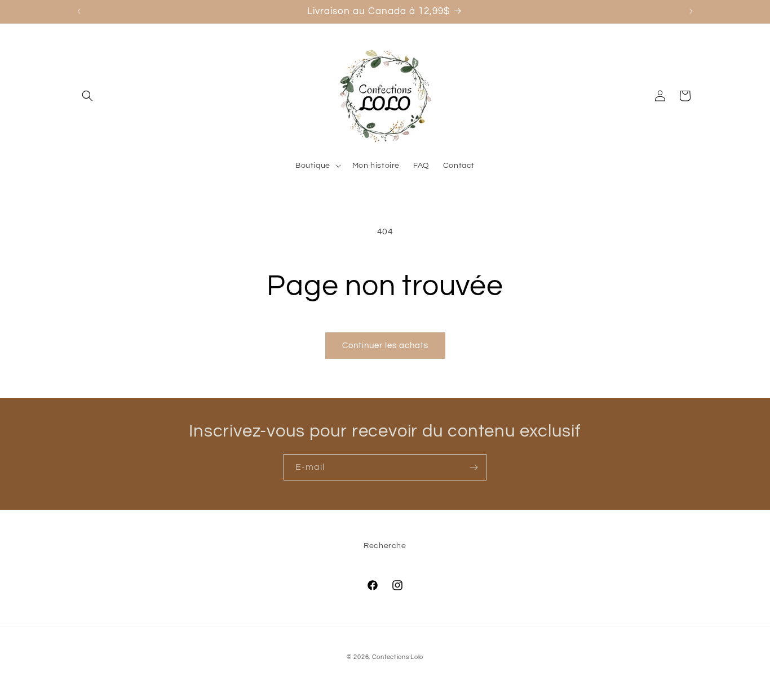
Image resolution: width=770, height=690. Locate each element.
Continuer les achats (385, 345)
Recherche (385, 546)
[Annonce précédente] (79, 11)
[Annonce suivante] (691, 11)
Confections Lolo (397, 657)
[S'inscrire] (473, 467)
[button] (87, 95)
